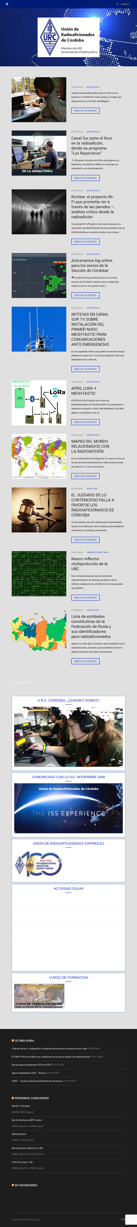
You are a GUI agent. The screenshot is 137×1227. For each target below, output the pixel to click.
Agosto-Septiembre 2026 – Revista (29, 1073)
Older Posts (22, 683)
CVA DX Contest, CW (22, 1162)
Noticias (92, 489)
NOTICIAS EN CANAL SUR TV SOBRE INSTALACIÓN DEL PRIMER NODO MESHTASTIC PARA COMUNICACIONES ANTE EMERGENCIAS (90, 329)
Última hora (24, 1040)
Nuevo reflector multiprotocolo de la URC (89, 564)
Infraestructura (97, 552)
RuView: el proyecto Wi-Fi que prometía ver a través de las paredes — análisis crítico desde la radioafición (92, 207)
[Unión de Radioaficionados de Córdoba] (69, 37)
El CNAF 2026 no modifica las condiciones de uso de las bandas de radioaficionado (51, 1057)
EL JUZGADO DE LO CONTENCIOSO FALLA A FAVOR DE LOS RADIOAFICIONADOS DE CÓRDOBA (92, 505)
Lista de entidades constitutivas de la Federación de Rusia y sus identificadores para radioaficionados (91, 626)
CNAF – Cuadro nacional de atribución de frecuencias (37, 1081)
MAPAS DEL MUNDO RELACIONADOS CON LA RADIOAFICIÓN (90, 446)
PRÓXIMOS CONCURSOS (32, 1098)
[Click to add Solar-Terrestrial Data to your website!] (68, 966)
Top (123, 1220)
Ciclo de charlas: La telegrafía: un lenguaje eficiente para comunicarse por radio (49, 1049)
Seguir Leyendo (85, 110)
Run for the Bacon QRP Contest (27, 1120)
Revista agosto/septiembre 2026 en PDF (31, 1065)
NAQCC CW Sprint (21, 1106)
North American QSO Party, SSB (27, 1148)
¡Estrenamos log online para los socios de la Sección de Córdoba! (91, 265)
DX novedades (26, 1185)
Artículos (93, 87)
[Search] (118, 4)
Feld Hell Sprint (19, 1134)
